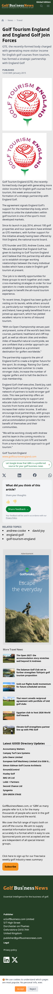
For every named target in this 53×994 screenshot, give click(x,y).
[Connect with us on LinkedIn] (7, 959)
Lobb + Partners (11, 782)
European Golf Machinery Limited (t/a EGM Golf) (27, 761)
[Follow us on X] (15, 959)
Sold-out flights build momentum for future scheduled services (33, 685)
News (10, 20)
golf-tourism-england (20, 539)
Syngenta (8, 790)
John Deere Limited (13, 757)
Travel (20, 20)
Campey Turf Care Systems (16, 753)
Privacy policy (10, 949)
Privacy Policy (11, 518)
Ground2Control (11, 769)
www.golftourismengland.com (19, 456)
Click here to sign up (13, 856)
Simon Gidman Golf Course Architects (22, 765)
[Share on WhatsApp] (50, 475)
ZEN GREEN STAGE (12, 794)
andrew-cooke (16, 531)
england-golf (15, 535)
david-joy (38, 531)
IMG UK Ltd (9, 777)
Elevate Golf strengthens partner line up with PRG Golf (33, 728)
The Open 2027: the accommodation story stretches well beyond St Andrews (32, 658)
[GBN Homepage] (17, 6)
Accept (20, 989)
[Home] (2, 20)
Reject (33, 989)
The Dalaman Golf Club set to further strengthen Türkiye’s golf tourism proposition (33, 672)
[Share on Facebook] (35, 475)
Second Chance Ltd (12, 786)
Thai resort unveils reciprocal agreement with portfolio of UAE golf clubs (33, 701)
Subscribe (10, 866)
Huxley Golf (9, 773)
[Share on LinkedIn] (19, 475)
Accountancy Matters (14, 749)
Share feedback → (18, 509)
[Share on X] (4, 475)
